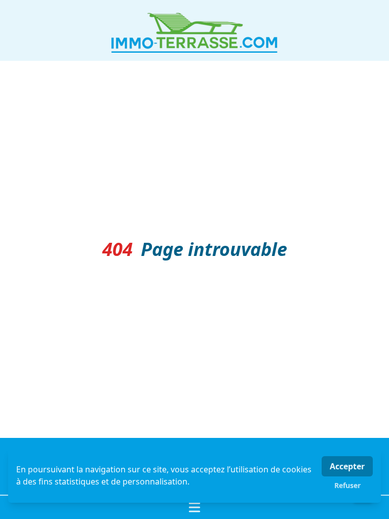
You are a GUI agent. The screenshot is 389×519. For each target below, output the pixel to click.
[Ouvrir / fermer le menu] (194, 507)
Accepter (347, 466)
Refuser (347, 485)
